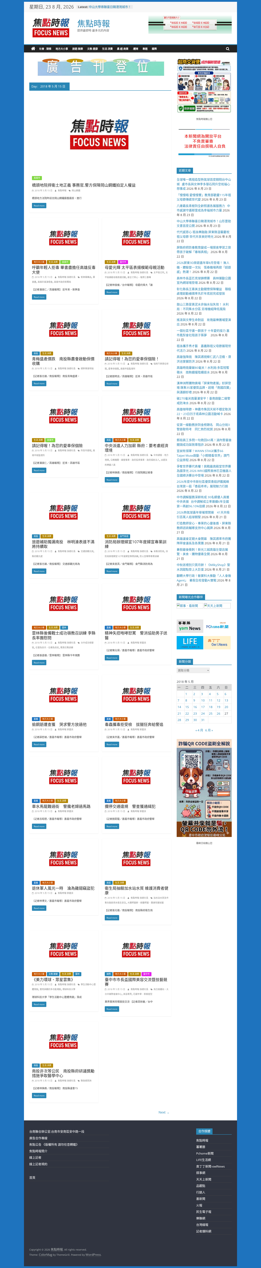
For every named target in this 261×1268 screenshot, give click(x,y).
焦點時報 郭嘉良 (138, 642)
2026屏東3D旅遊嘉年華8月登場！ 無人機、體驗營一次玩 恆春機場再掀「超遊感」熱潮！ (204, 267)
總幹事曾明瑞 (87, 368)
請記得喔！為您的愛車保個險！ (132, 358)
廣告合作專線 (38, 1138)
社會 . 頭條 (45, 48)
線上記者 (35, 1157)
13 (226, 700)
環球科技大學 (68, 989)
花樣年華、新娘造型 (142, 994)
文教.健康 (92, 48)
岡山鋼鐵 (76, 190)
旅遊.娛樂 (77, 48)
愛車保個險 (113, 368)
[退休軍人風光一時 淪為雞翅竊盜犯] (64, 841)
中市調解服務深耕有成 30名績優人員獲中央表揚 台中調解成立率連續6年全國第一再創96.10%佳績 (203, 501)
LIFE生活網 (203, 1160)
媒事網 (200, 1173)
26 (218, 713)
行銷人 (200, 1192)
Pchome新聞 (205, 1153)
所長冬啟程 (86, 450)
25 (211, 713)
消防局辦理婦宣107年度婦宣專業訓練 (135, 544)
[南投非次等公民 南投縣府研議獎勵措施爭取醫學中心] (64, 1024)
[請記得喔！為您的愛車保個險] (64, 398)
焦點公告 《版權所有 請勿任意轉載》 (54, 1144)
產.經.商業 (122, 48)
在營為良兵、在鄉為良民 (47, 647)
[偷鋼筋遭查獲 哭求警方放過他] (64, 677)
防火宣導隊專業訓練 (149, 556)
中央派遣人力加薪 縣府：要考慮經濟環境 (136, 448)
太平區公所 (159, 272)
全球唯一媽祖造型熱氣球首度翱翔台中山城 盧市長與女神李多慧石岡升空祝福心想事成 (204, 184)
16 (195, 707)
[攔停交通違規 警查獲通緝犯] (136, 759)
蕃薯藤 (200, 1147)
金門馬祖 (124, 536)
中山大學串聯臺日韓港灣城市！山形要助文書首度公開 (110, 8)
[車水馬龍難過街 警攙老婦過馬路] (64, 759)
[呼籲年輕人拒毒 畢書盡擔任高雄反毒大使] (64, 220)
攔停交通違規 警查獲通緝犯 (130, 806)
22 (187, 713)
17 (203, 707)
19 (218, 707)
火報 (199, 1205)
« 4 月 (199, 730)
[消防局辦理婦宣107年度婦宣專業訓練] (136, 495)
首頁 (32, 1178)
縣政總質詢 (86, 1080)
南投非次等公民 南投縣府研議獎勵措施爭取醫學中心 (63, 1073)
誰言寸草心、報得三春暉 (139, 277)
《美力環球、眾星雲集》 (53, 979)
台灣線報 (202, 1225)
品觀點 (200, 1186)
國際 (154, 48)
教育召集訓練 (66, 647)
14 (179, 707)
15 (187, 707)
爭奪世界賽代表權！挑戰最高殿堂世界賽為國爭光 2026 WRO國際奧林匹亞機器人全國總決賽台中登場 (204, 470)
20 (226, 707)
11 (211, 700)
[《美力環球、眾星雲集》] (64, 933)
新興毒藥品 (86, 277)
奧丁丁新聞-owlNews (210, 1166)
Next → (164, 1112)
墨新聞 (200, 1199)
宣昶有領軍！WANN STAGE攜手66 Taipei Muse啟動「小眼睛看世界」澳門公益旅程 (203, 455)
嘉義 (109, 627)
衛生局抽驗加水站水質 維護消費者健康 (136, 890)
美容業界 (127, 994)
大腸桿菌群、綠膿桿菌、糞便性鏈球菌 (145, 902)
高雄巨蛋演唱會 (45, 281)
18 (211, 707)
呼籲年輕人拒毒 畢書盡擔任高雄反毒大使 (64, 270)
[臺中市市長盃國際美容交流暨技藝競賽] (136, 933)
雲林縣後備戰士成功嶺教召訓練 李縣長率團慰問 (64, 635)
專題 (145, 48)
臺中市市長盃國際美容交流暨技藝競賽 (136, 982)
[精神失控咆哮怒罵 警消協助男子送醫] (136, 586)
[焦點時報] (33, 48)
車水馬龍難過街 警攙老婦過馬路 (61, 806)
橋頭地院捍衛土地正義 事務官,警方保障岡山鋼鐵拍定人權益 (84, 185)
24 (203, 713)
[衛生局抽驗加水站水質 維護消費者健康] (136, 841)
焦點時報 (93, 23)
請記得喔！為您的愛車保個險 (57, 445)
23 (195, 713)
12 (218, 700)
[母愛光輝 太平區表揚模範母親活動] (136, 220)
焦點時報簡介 (38, 1151)
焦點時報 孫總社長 (67, 277)
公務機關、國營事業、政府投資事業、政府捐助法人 (134, 459)
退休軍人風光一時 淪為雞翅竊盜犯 (63, 888)
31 (203, 720)
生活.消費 (107, 48)
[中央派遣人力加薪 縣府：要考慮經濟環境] (136, 398)
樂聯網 (200, 1218)
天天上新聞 (203, 1179)
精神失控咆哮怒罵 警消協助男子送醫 (136, 635)
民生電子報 (203, 1212)
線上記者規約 (38, 1164)
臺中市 (123, 262)
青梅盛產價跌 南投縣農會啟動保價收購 (63, 361)
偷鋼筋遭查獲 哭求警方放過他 (59, 724)
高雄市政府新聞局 (62, 281)
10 (203, 700)
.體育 (135, 48)
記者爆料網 (203, 1231)
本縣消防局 (159, 551)
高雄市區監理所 (127, 368)
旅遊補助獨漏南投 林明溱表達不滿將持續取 (63, 544)
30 (195, 720)
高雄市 (37, 177)
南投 (36, 353)
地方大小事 (62, 48)
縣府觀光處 (37, 556)
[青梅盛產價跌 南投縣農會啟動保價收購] (64, 312)
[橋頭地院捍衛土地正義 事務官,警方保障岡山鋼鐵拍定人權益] (100, 96)
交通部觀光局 (87, 551)
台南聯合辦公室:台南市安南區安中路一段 (56, 1131)
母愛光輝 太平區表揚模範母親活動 (134, 267)
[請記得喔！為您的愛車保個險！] (136, 312)
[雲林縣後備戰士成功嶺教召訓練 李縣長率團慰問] (64, 586)
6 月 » (209, 730)
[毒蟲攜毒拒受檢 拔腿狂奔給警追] (136, 677)
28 (179, 720)
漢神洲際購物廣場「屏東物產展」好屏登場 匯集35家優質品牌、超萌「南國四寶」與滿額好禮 (204, 387)
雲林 (64, 627)
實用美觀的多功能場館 (50, 989)
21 (179, 713)
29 (187, 720)
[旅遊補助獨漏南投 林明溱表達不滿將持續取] (64, 495)
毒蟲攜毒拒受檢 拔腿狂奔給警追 (134, 724)
